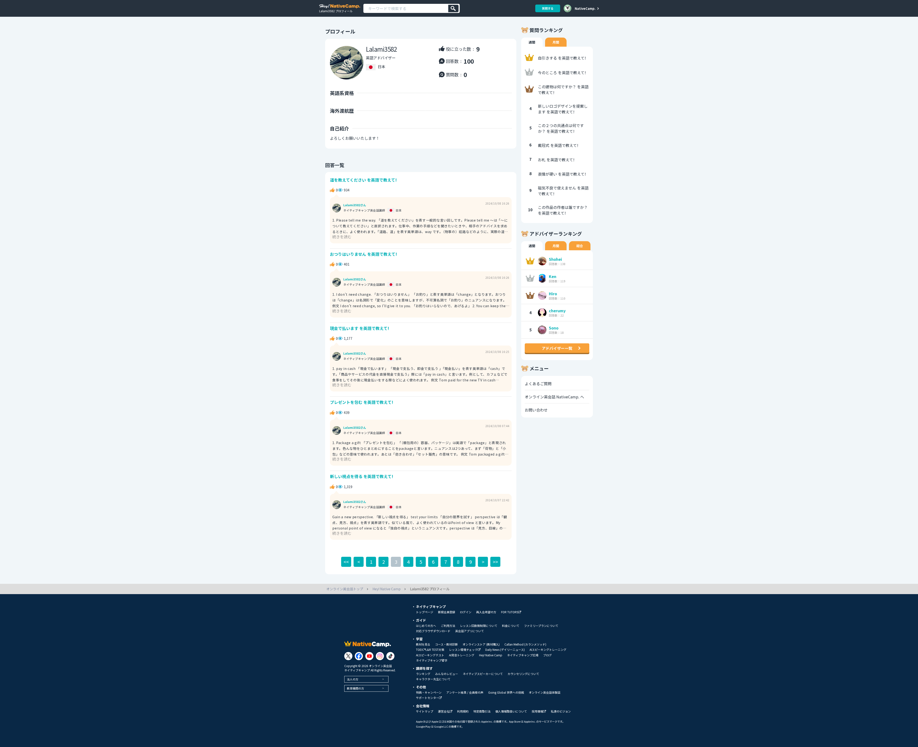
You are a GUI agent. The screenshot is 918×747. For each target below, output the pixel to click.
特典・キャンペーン (429, 692)
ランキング (423, 673)
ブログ (547, 655)
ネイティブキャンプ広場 (522, 655)
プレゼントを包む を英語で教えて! (361, 402)
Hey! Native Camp (490, 655)
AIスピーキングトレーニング (548, 649)
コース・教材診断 (446, 644)
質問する (547, 8)
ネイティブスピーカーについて (483, 673)
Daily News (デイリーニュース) (505, 649)
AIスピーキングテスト (430, 655)
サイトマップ (424, 711)
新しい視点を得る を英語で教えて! (361, 476)
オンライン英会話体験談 (544, 692)
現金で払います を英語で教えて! (359, 328)
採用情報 (537, 711)
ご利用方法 (448, 625)
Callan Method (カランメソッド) (525, 644)
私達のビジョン (561, 711)
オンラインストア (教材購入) (481, 644)
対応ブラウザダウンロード (433, 631)
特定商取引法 (482, 711)
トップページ (424, 612)
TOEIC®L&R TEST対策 (430, 649)
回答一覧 (334, 165)
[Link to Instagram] (380, 656)
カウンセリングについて (523, 673)
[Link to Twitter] (348, 656)
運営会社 (443, 711)
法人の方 (352, 679)
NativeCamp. (585, 8)
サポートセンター (427, 697)
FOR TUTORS (509, 612)
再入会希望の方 (486, 612)
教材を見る (423, 644)
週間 (532, 42)
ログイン (465, 612)
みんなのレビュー (446, 673)
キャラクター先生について (433, 679)
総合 (579, 245)
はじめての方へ (426, 625)
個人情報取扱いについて (511, 711)
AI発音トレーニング (461, 655)
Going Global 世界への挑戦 (506, 692)
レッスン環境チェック (463, 649)
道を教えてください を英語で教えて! (363, 180)
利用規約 (463, 711)
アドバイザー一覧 (557, 348)
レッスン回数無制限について (478, 625)
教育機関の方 (355, 688)
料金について (510, 625)
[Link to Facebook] (359, 656)
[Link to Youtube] (369, 656)
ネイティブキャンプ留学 (431, 660)
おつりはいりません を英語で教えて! (363, 254)
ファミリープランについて (541, 625)
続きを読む (341, 237)
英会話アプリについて (469, 631)
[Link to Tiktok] (390, 656)
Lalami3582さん (354, 205)
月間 (555, 42)
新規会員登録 (446, 612)
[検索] (453, 8)
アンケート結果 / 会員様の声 (464, 692)
